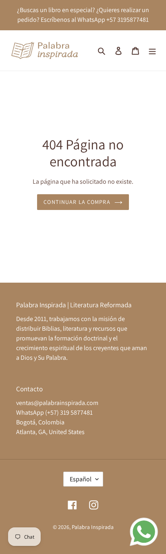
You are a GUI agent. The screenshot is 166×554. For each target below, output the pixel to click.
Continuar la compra (77, 202)
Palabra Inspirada (93, 527)
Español (80, 479)
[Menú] (152, 50)
